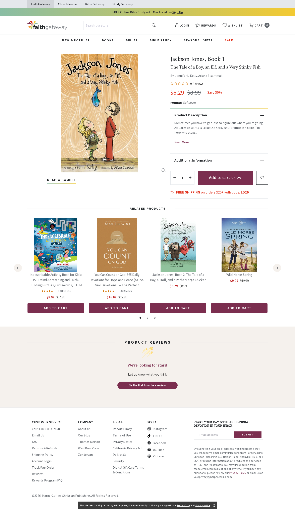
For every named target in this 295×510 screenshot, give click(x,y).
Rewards (38, 474)
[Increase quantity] (190, 177)
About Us (84, 429)
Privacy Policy (237, 473)
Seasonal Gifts (198, 40)
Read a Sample (61, 180)
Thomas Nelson (89, 442)
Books (108, 40)
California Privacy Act (127, 448)
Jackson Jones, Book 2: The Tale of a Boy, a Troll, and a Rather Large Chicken (178, 277)
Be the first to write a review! (147, 385)
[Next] (277, 268)
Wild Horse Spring (239, 274)
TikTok (157, 436)
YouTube (158, 450)
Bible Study (161, 40)
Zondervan (85, 455)
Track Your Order (43, 467)
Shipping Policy (42, 455)
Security (118, 461)
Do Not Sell (120, 455)
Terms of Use (122, 435)
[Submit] (154, 25)
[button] (262, 178)
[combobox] (121, 25)
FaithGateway (40, 4)
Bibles (132, 40)
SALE (229, 40)
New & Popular (76, 40)
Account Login (42, 461)
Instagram (160, 429)
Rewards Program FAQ (47, 480)
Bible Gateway (95, 4)
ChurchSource (67, 4)
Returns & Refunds (44, 448)
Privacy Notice (122, 442)
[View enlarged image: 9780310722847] (99, 113)
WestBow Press (88, 448)
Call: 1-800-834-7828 (46, 429)
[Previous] (18, 268)
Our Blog (84, 435)
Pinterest (159, 456)
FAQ (34, 442)
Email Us (38, 435)
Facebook (159, 443)
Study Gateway (123, 4)
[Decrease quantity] (175, 177)
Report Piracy (122, 429)
